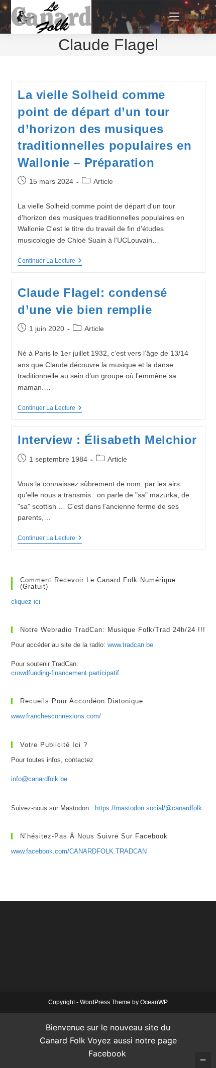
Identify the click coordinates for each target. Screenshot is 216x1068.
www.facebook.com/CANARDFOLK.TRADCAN (79, 851)
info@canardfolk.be (39, 779)
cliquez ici (25, 601)
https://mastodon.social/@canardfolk (148, 808)
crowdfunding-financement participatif (65, 673)
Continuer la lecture (50, 261)
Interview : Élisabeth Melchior (107, 440)
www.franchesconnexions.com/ (56, 716)
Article (103, 181)
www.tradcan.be (130, 645)
